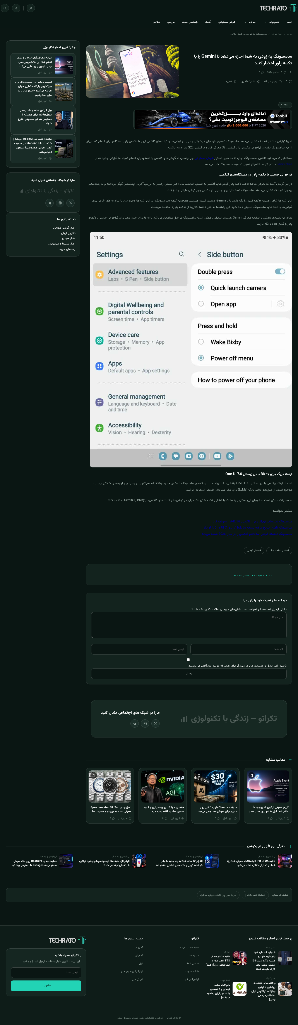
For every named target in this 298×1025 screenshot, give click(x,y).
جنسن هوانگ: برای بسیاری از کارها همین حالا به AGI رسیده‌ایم (163, 809)
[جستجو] (5, 8)
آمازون (139, 948)
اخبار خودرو (68, 238)
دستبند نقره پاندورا (255, 895)
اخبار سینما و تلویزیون (61, 243)
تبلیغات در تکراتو (189, 948)
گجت (208, 22)
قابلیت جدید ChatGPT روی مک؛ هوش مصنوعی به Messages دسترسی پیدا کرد (34, 863)
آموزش (139, 955)
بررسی (171, 22)
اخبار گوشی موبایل (64, 228)
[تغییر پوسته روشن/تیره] (16, 8)
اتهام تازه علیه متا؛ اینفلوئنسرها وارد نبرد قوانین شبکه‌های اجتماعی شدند (104, 863)
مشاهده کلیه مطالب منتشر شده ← (253, 576)
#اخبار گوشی (254, 551)
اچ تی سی (137, 979)
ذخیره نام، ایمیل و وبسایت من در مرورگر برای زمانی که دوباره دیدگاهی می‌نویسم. (237, 665)
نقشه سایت (192, 971)
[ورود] (31, 8)
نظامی (156, 22)
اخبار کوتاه (277, 34)
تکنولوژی (274, 22)
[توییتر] (155, 723)
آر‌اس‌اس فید (191, 979)
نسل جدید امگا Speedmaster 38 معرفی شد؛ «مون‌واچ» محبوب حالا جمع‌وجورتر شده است (111, 811)
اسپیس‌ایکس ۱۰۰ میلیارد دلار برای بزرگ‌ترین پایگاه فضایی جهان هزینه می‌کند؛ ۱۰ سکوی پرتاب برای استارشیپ (33, 88)
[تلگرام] (134, 723)
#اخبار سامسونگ (279, 551)
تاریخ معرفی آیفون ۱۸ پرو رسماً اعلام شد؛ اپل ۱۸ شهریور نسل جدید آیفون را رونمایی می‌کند (268, 811)
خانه (289, 34)
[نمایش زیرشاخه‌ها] (265, 22)
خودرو (252, 22)
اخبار (289, 22)
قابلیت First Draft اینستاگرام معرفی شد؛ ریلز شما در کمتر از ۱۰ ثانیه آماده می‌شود (251, 863)
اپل (141, 963)
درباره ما (194, 955)
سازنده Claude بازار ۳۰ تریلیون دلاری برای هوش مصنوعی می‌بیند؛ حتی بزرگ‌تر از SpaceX (216, 811)
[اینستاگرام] (145, 723)
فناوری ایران (68, 233)
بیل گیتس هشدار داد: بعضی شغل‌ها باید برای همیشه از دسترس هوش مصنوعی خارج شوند (35, 117)
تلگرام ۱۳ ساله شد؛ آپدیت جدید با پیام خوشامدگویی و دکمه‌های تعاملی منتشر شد (179, 863)
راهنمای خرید (190, 22)
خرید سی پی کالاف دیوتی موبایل (218, 895)
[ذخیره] (251, 775)
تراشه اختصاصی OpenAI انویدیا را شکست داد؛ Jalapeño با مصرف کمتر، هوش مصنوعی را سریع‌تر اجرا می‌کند (32, 145)
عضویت (46, 986)
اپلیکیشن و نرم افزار (132, 971)
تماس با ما (193, 963)
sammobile (284, 164)
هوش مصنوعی (227, 22)
